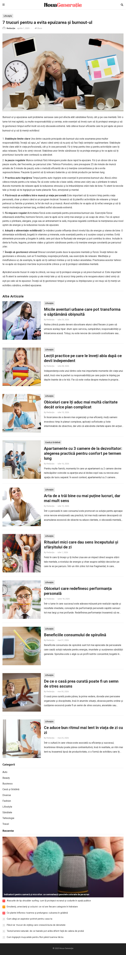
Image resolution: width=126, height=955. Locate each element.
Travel (5, 824)
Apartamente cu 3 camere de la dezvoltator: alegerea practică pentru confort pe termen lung (83, 453)
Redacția (11, 28)
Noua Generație (66, 948)
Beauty (6, 777)
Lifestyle (8, 16)
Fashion (6, 800)
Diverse (6, 795)
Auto (4, 772)
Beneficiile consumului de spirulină (75, 635)
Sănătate (7, 812)
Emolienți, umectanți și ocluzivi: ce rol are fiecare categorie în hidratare (42, 906)
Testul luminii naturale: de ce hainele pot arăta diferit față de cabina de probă (45, 931)
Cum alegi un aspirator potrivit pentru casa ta (29, 918)
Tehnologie (8, 818)
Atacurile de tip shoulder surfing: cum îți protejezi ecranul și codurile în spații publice (49, 900)
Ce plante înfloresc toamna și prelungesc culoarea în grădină (37, 912)
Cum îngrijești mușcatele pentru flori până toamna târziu (35, 937)
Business (7, 783)
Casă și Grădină (52, 442)
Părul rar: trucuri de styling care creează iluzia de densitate (36, 925)
